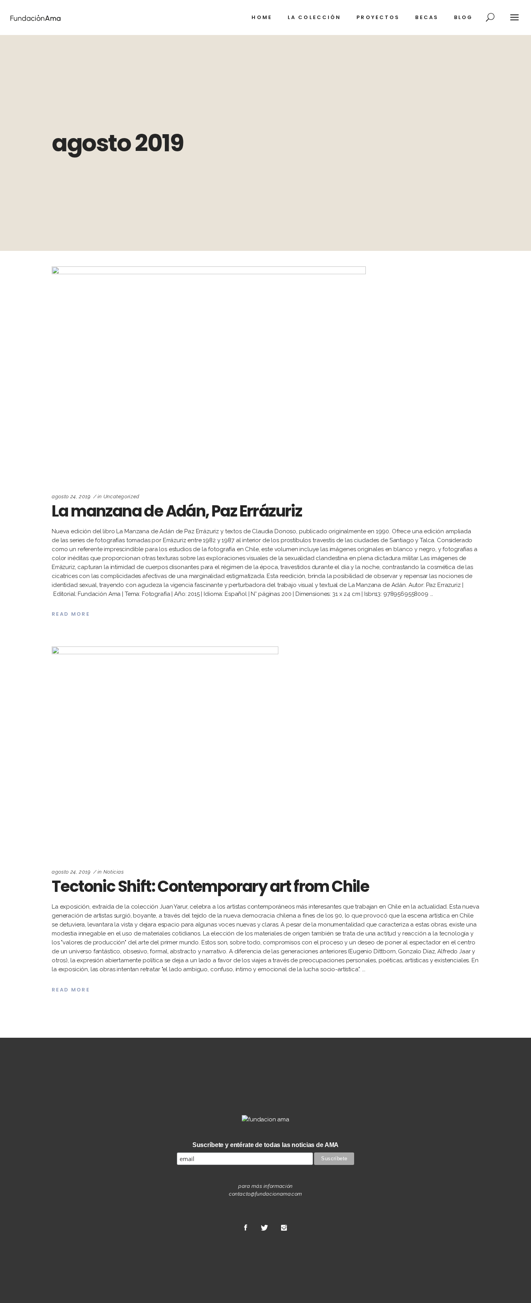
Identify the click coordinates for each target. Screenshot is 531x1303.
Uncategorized (121, 496)
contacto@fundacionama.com (265, 1194)
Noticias (113, 872)
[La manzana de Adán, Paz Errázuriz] (209, 372)
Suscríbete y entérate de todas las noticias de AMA (265, 1145)
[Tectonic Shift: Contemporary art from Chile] (165, 750)
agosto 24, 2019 (71, 496)
